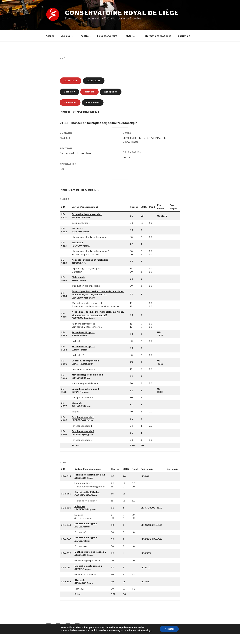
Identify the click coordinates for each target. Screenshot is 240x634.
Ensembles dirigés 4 (86, 537)
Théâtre (84, 35)
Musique (66, 35)
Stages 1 (77, 403)
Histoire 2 (77, 242)
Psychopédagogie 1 (83, 417)
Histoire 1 (77, 228)
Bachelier (69, 91)
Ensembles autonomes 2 (88, 566)
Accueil (50, 35)
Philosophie (78, 277)
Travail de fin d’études (87, 492)
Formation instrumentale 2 (89, 474)
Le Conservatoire (107, 35)
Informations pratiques (157, 35)
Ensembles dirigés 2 (83, 346)
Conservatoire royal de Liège (122, 13)
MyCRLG (130, 35)
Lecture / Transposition (85, 360)
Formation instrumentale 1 (87, 214)
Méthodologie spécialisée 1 (87, 374)
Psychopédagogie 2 (83, 431)
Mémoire (79, 506)
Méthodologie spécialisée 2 (90, 552)
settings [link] (147, 630)
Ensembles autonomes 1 (85, 389)
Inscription (183, 35)
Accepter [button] (169, 628)
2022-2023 (93, 80)
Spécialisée (92, 102)
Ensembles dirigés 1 (83, 332)
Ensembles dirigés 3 (85, 523)
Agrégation (110, 91)
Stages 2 (79, 580)
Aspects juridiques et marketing (90, 260)
